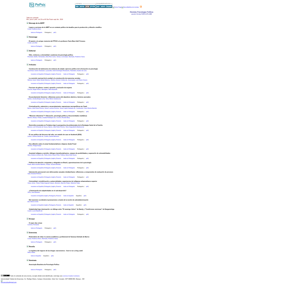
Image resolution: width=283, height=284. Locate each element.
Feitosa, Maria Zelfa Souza (68, 155)
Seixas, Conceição (62, 57)
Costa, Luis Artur (32, 43)
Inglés (53, 74)
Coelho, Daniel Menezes (51, 136)
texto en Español (69, 196)
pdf (55, 32)
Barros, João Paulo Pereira (36, 108)
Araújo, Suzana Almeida (53, 164)
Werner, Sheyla (32, 117)
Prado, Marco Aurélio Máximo (36, 164)
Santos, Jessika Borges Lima (36, 99)
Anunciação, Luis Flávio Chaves (77, 80)
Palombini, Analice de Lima (78, 70)
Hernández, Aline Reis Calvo (47, 57)
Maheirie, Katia (75, 183)
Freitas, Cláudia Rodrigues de (47, 117)
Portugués (47, 74)
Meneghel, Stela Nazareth (49, 89)
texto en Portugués (36, 32)
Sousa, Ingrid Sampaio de (67, 108)
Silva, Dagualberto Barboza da (75, 127)
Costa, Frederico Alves (34, 29)
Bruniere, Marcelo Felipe (62, 183)
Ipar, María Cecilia (33, 201)
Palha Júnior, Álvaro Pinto (52, 155)
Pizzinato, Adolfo (32, 57)
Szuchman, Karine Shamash (36, 70)
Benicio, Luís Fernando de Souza (38, 127)
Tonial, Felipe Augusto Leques (45, 183)
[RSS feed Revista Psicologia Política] (141, 7)
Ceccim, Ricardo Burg (63, 117)
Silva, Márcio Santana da (53, 99)
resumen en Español (37, 74)
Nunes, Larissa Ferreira (52, 108)
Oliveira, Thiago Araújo (34, 145)
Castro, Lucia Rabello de (35, 211)
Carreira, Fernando (33, 224)
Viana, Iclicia (31, 183)
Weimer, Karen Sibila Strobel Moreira (39, 80)
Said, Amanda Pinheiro (34, 173)
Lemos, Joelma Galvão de (35, 136)
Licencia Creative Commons (71, 276)
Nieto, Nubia (31, 252)
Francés (58, 74)
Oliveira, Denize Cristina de (59, 80)
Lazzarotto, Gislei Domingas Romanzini (57, 70)
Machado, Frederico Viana (77, 57)
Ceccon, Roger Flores (34, 89)
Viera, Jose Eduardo (34, 192)
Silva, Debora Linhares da (35, 155)
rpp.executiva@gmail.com (8, 282)
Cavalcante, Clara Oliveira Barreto (86, 108)
